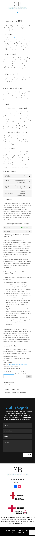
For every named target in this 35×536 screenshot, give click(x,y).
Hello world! (6, 385)
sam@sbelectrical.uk (17, 479)
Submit (28, 455)
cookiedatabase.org (9, 374)
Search (29, 376)
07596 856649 (27, 417)
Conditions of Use (17, 532)
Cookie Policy (23, 530)
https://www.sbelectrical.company (20, 38)
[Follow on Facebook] (15, 486)
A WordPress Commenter (10, 392)
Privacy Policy (11, 530)
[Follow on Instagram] (19, 486)
